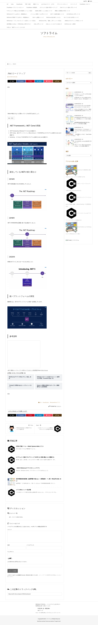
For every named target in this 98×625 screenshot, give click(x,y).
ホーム (9, 64)
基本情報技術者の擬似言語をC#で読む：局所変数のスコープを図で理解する (82, 119)
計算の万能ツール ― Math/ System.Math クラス (30, 446)
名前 (8, 545)
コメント (9, 529)
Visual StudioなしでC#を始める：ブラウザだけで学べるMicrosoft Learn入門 (82, 131)
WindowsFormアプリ (55, 402)
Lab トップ (40, 610)
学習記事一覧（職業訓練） (44, 608)
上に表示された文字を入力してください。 (17, 561)
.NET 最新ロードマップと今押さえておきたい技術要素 (22, 370)
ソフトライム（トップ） (51, 612)
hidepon (59, 406)
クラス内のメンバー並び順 (23, 489)
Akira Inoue (44, 370)
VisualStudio (46, 402)
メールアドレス (30, 545)
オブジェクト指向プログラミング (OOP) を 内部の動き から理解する (35, 457)
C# (15, 64)
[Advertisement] (49, 50)
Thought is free (57, 621)
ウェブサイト (10, 551)
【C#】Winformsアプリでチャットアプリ (28, 468)
